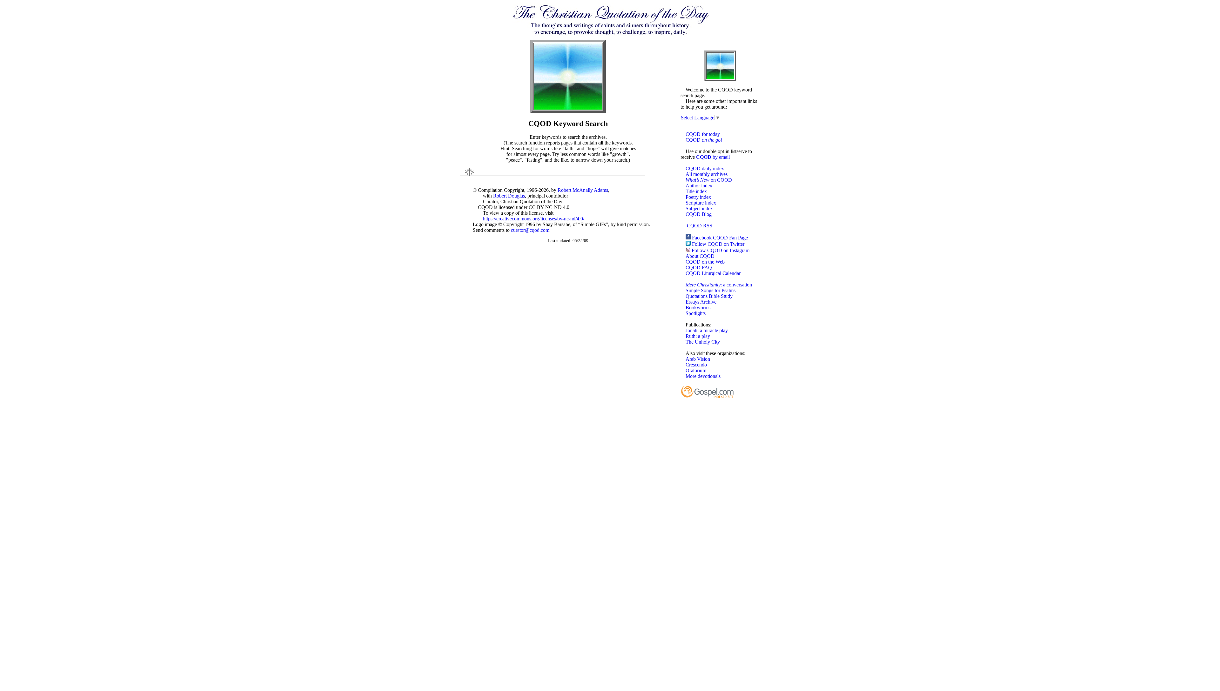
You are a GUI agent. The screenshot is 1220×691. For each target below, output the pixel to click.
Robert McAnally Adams (583, 190)
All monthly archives (707, 174)
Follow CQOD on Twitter (718, 244)
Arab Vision (698, 359)
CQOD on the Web (705, 262)
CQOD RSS (699, 225)
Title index (696, 191)
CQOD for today (703, 134)
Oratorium (696, 370)
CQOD (704, 140)
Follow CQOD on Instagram (720, 250)
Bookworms (698, 307)
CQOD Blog (699, 214)
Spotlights (696, 313)
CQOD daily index (705, 168)
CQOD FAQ (699, 267)
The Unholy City (703, 342)
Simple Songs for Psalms (710, 290)
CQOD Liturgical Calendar (713, 273)
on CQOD (709, 180)
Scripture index (701, 202)
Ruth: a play (698, 336)
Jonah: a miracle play (707, 330)
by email (713, 157)
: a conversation (719, 284)
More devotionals (703, 376)
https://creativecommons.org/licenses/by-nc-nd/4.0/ (533, 218)
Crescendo (696, 364)
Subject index (699, 208)
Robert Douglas (509, 195)
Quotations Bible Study (709, 296)
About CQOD (700, 256)
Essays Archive (701, 302)
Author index (699, 185)
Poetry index (698, 197)
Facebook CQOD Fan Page (720, 237)
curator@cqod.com (530, 230)
